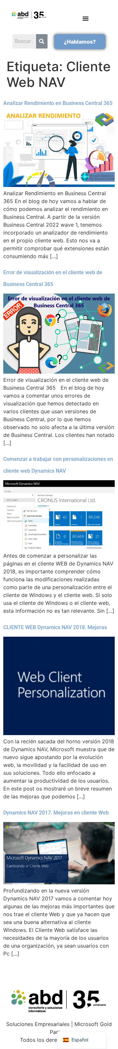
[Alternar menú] (85, 18)
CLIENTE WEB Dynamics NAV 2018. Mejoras (55, 627)
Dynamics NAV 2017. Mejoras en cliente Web (56, 813)
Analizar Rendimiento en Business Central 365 (57, 103)
